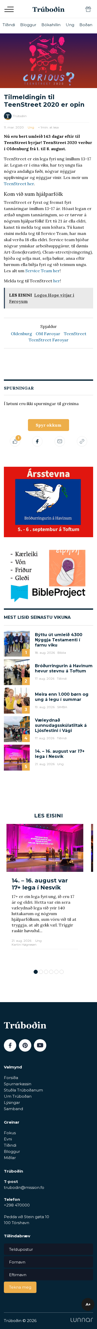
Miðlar (10, 1157)
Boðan (85, 24)
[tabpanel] (44, 894)
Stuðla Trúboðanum (23, 1090)
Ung (70, 24)
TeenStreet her (19, 183)
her (56, 280)
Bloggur (28, 24)
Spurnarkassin (17, 1083)
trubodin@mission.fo (24, 1187)
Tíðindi (9, 24)
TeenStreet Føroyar (49, 339)
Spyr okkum (48, 425)
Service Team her (42, 270)
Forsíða (11, 1077)
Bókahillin (51, 24)
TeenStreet (75, 333)
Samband (13, 1108)
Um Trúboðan (18, 1096)
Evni (8, 1139)
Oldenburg (21, 333)
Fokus (10, 1132)
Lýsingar (12, 1102)
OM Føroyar (48, 333)
